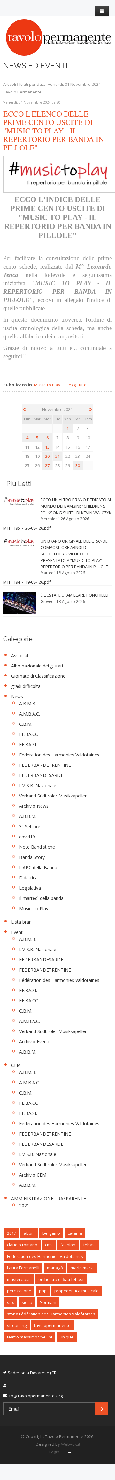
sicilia (27, 1302)
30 (77, 465)
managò (55, 1268)
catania (75, 1233)
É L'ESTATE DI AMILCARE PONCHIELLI (74, 595)
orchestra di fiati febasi (60, 1279)
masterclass (19, 1279)
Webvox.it (70, 1444)
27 (47, 465)
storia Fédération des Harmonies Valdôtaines (51, 1314)
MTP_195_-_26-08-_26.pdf (27, 528)
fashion (67, 1245)
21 (57, 456)
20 (47, 456)
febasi (89, 1245)
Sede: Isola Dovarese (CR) (32, 1373)
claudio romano (22, 1245)
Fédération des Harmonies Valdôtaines (45, 1256)
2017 (11, 1233)
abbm (29, 1233)
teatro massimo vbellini (29, 1337)
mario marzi (82, 1268)
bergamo (51, 1233)
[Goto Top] (69, 1452)
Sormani (48, 1302)
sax (10, 1302)
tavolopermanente (52, 1325)
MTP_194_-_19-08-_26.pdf (27, 582)
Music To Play (47, 385)
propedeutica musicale (76, 1291)
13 (47, 447)
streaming (17, 1325)
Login (54, 1452)
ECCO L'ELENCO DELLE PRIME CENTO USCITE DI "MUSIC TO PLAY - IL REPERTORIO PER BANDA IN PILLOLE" (53, 131)
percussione (19, 1291)
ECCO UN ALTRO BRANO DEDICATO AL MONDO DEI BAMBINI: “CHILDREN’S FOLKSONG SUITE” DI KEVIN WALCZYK (76, 506)
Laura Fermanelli (23, 1268)
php (43, 1291)
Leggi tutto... (78, 385)
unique (66, 1337)
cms (49, 1245)
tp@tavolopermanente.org (36, 1396)
